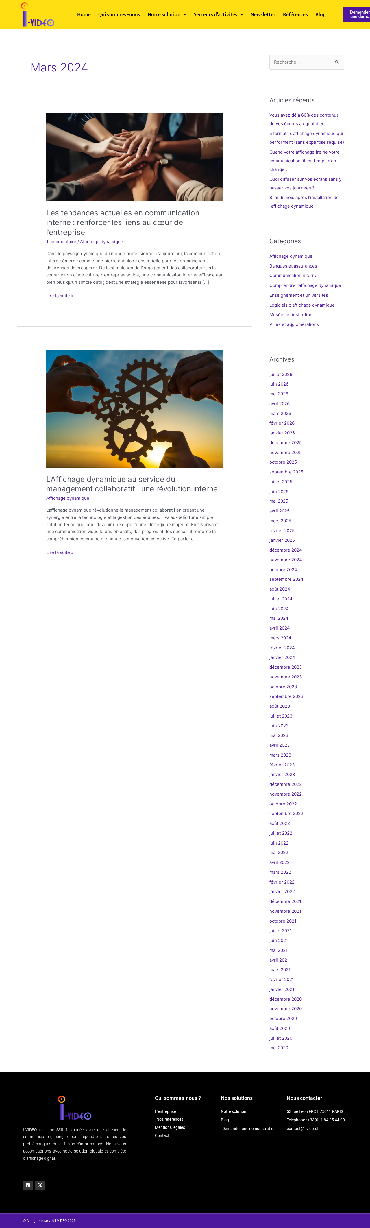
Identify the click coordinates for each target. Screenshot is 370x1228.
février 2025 (282, 530)
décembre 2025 (285, 442)
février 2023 (282, 765)
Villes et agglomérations (294, 324)
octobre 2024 (283, 569)
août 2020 (279, 1028)
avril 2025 (279, 511)
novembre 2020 (285, 1008)
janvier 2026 (282, 433)
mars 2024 (280, 638)
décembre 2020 (285, 999)
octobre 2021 (282, 921)
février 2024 (282, 647)
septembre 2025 (286, 472)
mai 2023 (278, 735)
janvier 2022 (282, 891)
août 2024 (279, 589)
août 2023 (279, 706)
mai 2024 (278, 618)
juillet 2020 (280, 1038)
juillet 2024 (281, 599)
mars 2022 (280, 872)
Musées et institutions (292, 314)
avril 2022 (279, 862)
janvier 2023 (282, 774)
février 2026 (282, 423)
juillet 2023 (281, 716)
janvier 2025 (282, 540)
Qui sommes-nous (119, 14)
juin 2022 (278, 843)
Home (84, 14)
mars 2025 (280, 520)
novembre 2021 (285, 911)
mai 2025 (278, 501)
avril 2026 (279, 403)
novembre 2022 (285, 794)
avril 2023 (279, 745)
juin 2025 (278, 491)
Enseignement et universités (298, 295)
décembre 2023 (285, 667)
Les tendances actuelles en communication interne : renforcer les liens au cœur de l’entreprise (122, 222)
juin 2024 (279, 608)
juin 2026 (278, 384)
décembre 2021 (285, 901)
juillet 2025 (280, 481)
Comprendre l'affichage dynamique (305, 285)
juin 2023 (279, 726)
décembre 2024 (285, 550)
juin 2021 (278, 940)
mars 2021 (280, 969)
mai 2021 (278, 950)
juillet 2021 (280, 930)
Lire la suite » (59, 295)
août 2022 (279, 823)
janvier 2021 (281, 989)
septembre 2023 (286, 696)
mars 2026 (280, 413)
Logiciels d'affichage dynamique (302, 305)
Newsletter (263, 14)
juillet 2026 (280, 374)
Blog (320, 14)
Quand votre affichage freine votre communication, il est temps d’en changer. (304, 160)
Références (295, 14)
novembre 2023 (285, 677)
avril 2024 (279, 628)
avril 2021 (279, 960)
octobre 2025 (283, 462)
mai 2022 (278, 852)
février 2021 (281, 979)
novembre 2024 (285, 560)
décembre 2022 (285, 784)
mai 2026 (278, 394)
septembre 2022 (286, 813)
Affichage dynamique (101, 241)
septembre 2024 (286, 579)
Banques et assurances (293, 266)
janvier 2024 (282, 657)
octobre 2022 (283, 804)
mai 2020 (278, 1047)
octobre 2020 (283, 1018)
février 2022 (282, 882)
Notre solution (164, 14)
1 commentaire (61, 241)
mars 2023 (280, 755)
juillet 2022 (280, 833)
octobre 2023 (283, 686)
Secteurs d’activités (215, 14)
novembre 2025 (285, 452)
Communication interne (293, 275)
